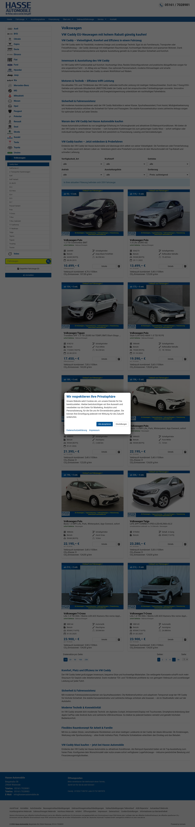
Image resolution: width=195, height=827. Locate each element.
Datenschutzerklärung (76, 430)
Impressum (94, 430)
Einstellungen (121, 424)
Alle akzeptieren (104, 424)
